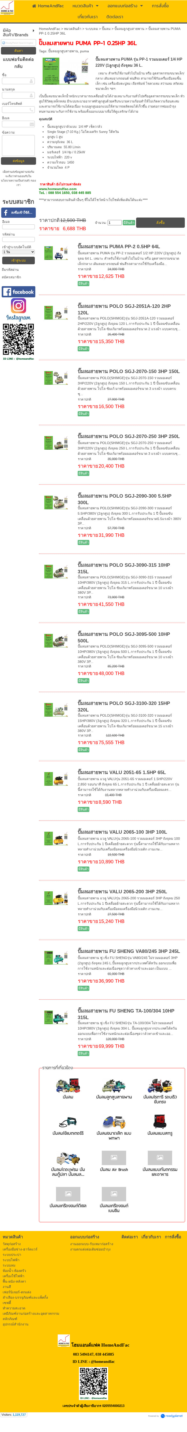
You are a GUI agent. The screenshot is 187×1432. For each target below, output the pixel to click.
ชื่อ (4, 75)
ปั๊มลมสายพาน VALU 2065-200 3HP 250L (122, 891)
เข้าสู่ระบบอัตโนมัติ (16, 247)
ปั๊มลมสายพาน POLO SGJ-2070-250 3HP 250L (129, 436)
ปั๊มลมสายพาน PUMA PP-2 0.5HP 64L (119, 246)
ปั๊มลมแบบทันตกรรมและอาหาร (160, 1172)
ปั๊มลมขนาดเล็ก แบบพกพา (114, 1136)
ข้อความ (8, 132)
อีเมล (5, 118)
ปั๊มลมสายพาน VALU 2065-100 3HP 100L (122, 832)
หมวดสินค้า (72, 29)
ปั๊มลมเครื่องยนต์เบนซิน (114, 1208)
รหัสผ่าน (8, 234)
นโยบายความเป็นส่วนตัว (16, 180)
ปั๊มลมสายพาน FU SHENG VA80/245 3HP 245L (129, 951)
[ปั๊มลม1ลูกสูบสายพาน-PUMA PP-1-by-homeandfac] (66, 70)
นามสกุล (8, 89)
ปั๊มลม (106, 29)
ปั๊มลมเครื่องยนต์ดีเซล (68, 1206)
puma (84, 51)
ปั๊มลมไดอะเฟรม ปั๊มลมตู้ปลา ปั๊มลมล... (68, 1172)
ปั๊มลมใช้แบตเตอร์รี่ (68, 1133)
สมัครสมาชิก (11, 277)
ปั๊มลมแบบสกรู (160, 1133)
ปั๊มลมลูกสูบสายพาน (129, 29)
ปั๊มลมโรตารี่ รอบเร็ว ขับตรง (160, 1100)
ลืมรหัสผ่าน (10, 270)
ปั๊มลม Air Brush (114, 1169)
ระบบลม (91, 29)
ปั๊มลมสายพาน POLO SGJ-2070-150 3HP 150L (129, 371)
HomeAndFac (49, 29)
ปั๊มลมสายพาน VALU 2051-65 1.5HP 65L (122, 772)
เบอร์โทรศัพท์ (12, 104)
